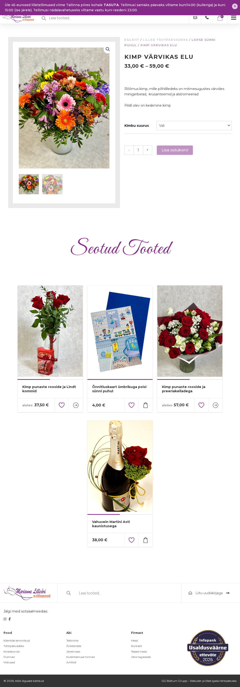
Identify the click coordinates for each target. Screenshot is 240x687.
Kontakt (136, 646)
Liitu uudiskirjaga (209, 593)
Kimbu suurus (136, 125)
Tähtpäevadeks (14, 646)
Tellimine (72, 640)
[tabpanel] (50, 332)
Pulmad (9, 657)
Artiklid (71, 662)
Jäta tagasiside (141, 657)
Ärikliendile (73, 646)
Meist (134, 640)
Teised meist (139, 651)
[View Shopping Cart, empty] (220, 18)
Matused (9, 662)
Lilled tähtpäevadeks (165, 39)
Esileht (131, 39)
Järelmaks (73, 651)
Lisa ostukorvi (174, 150)
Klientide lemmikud (17, 640)
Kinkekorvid (11, 651)
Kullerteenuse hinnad (80, 657)
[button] (108, 49)
